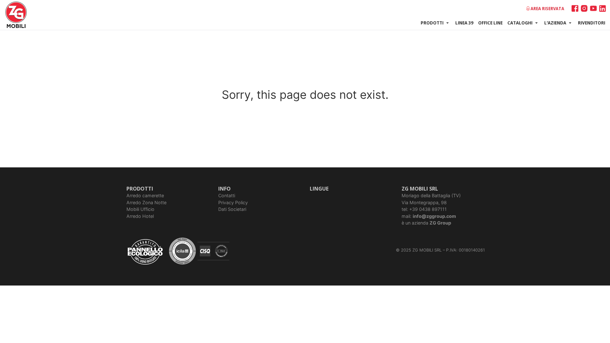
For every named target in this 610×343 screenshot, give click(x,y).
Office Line (490, 22)
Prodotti (432, 22)
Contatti (226, 195)
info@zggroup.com (434, 216)
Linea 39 (464, 22)
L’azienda (555, 22)
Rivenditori (591, 22)
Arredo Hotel (140, 216)
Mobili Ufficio (140, 209)
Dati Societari (232, 209)
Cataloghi (519, 22)
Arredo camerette (145, 195)
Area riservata (547, 8)
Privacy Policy (233, 202)
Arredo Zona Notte (146, 202)
